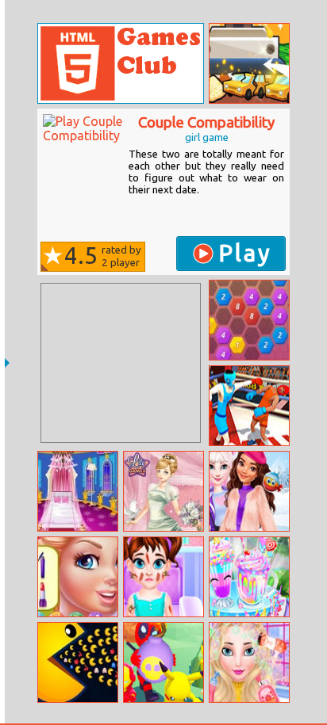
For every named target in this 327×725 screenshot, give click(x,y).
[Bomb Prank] (163, 662)
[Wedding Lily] (163, 491)
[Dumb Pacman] (77, 662)
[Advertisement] (120, 363)
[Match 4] (249, 320)
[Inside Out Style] (77, 576)
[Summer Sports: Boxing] (249, 405)
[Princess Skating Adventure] (249, 491)
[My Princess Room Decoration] (77, 491)
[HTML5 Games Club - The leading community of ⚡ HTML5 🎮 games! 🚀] (121, 63)
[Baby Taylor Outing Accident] (163, 576)
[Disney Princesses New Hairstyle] (249, 662)
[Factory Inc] (249, 63)
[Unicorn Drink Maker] (249, 576)
